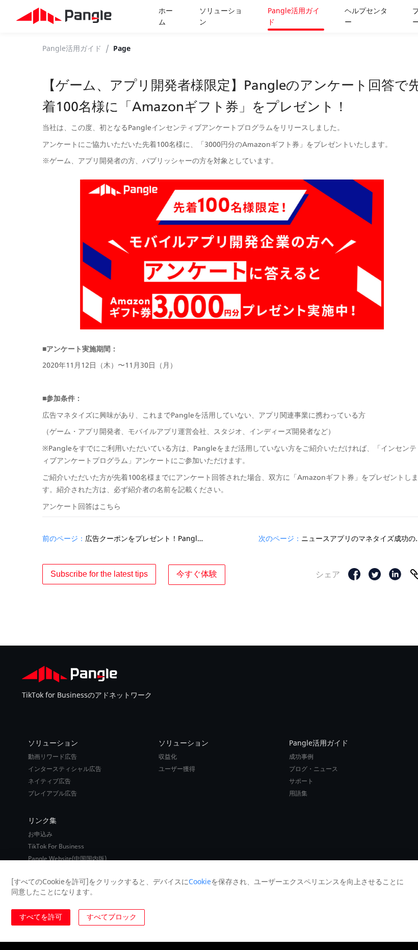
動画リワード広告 (52, 757)
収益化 (168, 757)
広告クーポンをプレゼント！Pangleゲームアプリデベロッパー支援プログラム (145, 538)
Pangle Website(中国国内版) (67, 859)
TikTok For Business (56, 846)
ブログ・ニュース (313, 769)
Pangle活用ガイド (71, 48)
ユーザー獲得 (177, 769)
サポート (301, 781)
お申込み (40, 834)
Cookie (200, 881)
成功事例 (301, 757)
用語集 (298, 793)
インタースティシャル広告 (64, 769)
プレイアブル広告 (52, 793)
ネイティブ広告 (49, 781)
